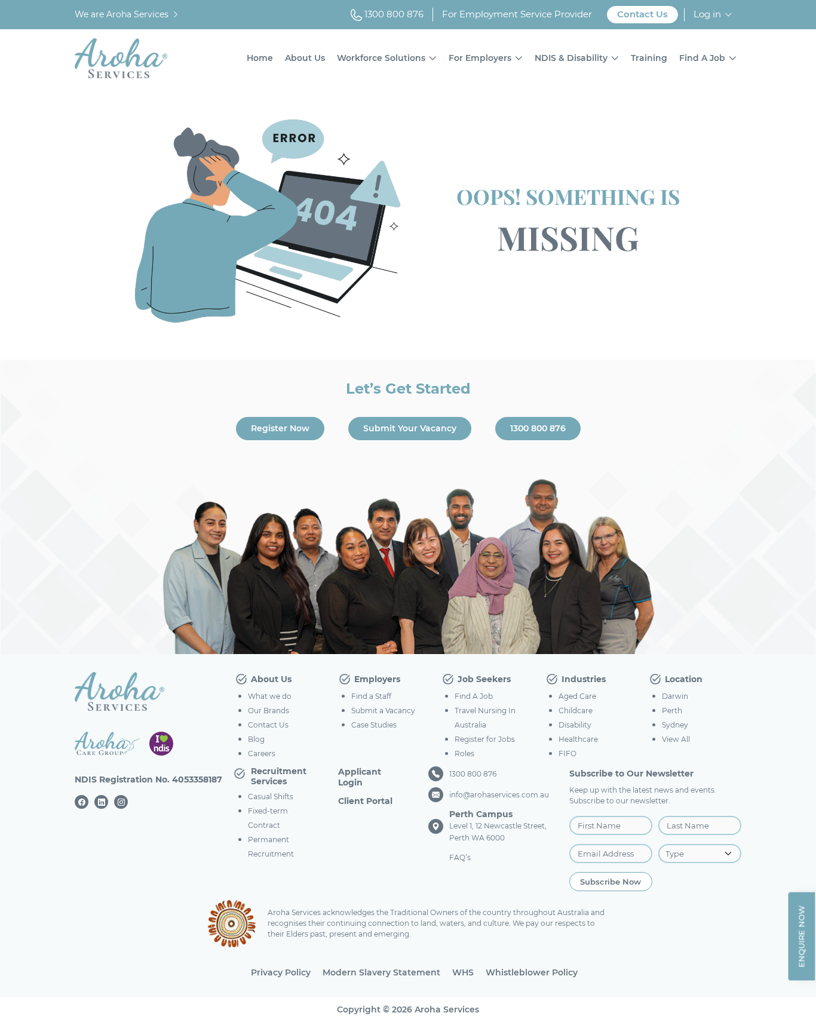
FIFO (567, 753)
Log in (707, 14)
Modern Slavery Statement (381, 972)
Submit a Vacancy (383, 710)
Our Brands (268, 710)
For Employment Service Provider (517, 14)
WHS (463, 972)
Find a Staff (371, 696)
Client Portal (365, 801)
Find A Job (702, 58)
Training (649, 58)
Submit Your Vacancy (409, 428)
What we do (270, 696)
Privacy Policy (281, 972)
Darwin (675, 696)
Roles (464, 753)
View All (676, 739)
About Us (305, 58)
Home (260, 58)
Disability (575, 724)
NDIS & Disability (571, 58)
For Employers (480, 58)
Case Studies (374, 724)
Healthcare (578, 739)
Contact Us (642, 14)
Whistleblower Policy (532, 972)
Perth (672, 710)
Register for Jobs (485, 739)
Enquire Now (801, 936)
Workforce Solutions (381, 58)
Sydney (675, 724)
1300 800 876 (393, 14)
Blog (256, 739)
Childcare (576, 710)
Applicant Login (359, 777)
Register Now (280, 428)
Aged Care (577, 696)
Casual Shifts (270, 796)
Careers (261, 753)
